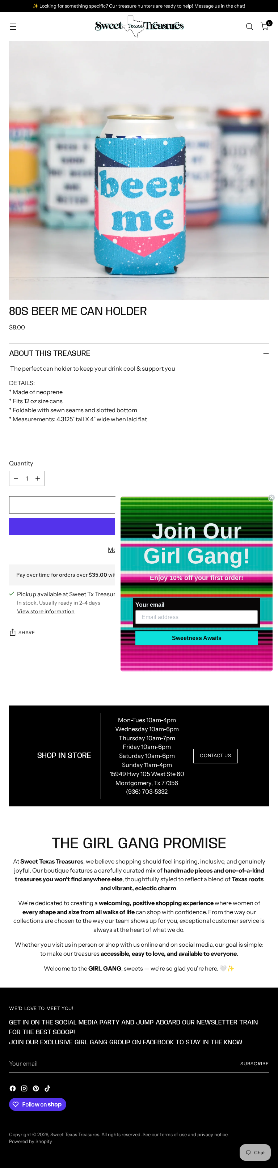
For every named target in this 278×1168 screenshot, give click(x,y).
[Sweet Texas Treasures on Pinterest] (36, 1090)
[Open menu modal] (12, 26)
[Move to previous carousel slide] (246, 678)
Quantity (21, 463)
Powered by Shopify (30, 1141)
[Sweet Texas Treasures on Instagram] (25, 1090)
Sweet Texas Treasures (74, 1134)
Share (26, 632)
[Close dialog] (271, 498)
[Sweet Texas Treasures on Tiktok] (48, 1090)
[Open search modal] (249, 26)
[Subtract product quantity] (15, 478)
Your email (149, 605)
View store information (46, 611)
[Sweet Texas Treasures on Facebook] (13, 1090)
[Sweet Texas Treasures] (139, 26)
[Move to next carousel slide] (263, 677)
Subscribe (254, 1063)
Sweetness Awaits (197, 638)
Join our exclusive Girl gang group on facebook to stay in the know (126, 1042)
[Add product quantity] (37, 478)
